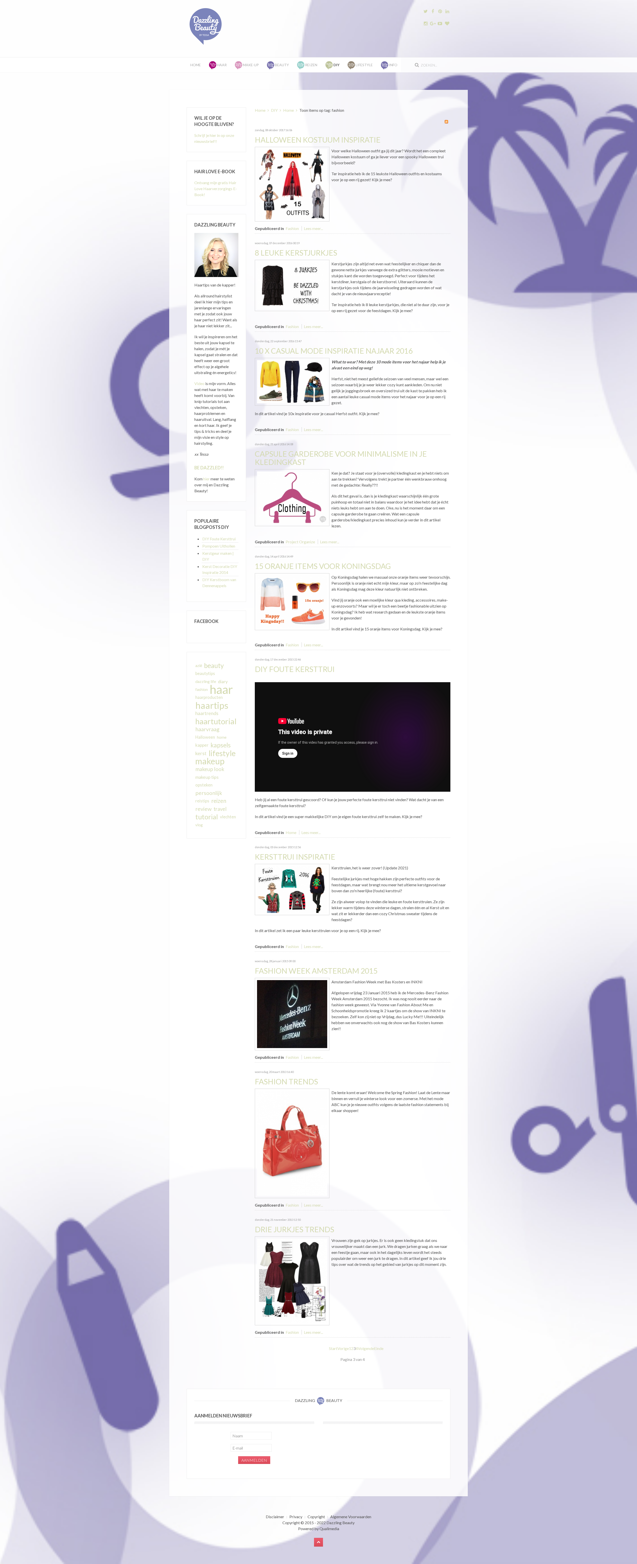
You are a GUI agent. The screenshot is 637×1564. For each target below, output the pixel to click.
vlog (199, 825)
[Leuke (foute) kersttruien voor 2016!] (292, 889)
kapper (202, 745)
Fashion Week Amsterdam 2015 (316, 970)
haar (221, 689)
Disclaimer (275, 1516)
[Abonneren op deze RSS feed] (446, 122)
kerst (201, 753)
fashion (201, 689)
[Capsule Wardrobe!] (292, 497)
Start (333, 1348)
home (221, 737)
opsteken (203, 784)
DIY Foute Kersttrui (295, 669)
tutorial (206, 817)
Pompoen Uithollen (218, 546)
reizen (218, 800)
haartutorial (216, 721)
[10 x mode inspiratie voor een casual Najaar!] (292, 381)
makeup (209, 761)
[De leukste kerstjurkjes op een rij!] (292, 284)
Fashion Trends (286, 1081)
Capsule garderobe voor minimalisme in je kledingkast (341, 457)
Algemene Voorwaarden (350, 1516)
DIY (274, 110)
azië (198, 665)
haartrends (206, 713)
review (203, 809)
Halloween (205, 737)
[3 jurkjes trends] (292, 1280)
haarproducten (209, 697)
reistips (202, 800)
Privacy (295, 1516)
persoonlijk (208, 793)
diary (223, 681)
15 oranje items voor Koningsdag (323, 565)
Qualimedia (329, 1528)
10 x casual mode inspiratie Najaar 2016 (334, 350)
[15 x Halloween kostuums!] (292, 183)
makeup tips (206, 777)
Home (195, 65)
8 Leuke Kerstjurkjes (296, 252)
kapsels (221, 745)
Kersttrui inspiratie (295, 856)
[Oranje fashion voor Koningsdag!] (292, 601)
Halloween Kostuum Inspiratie (317, 139)
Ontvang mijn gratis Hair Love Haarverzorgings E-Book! (215, 188)
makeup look (209, 769)
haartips (211, 705)
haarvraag (207, 729)
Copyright (316, 1516)
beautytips (205, 673)
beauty (214, 666)
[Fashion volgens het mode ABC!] (292, 1142)
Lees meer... (313, 228)
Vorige (343, 1348)
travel (220, 809)
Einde (378, 1348)
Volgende (366, 1348)
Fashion (292, 228)
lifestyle (222, 753)
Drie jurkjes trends (294, 1229)
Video (199, 383)
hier (206, 478)
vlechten (228, 816)
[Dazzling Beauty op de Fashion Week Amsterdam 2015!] (292, 1013)
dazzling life (205, 681)
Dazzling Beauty (340, 1522)
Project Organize (300, 541)
